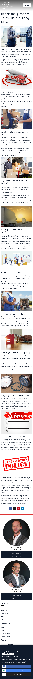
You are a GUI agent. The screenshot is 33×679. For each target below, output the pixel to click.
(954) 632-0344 (17, 553)
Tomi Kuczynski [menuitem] (5, 610)
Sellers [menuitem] (3, 630)
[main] (16, 257)
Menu (27, 5)
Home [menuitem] (2, 607)
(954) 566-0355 (17, 595)
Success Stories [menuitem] (5, 613)
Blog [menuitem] (2, 616)
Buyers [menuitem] (3, 627)
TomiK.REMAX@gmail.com (16, 598)
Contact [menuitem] (3, 619)
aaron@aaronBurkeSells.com (16, 556)
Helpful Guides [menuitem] (5, 636)
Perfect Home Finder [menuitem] (7, 644)
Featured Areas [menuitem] (5, 633)
